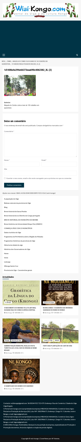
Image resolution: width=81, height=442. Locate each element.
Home (6, 253)
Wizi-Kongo (9, 313)
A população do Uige (11, 199)
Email (44, 160)
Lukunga (7, 262)
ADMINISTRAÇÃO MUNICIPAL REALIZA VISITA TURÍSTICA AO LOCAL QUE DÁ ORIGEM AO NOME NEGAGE (20, 348)
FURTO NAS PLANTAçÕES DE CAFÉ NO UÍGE (57, 346)
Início (6, 258)
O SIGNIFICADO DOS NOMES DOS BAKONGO (18, 386)
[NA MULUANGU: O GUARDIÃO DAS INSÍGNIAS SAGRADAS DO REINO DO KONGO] (60, 293)
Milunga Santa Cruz (11, 266)
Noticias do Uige (16, 340)
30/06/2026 (17, 353)
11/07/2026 (56, 312)
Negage (7, 340)
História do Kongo (49, 302)
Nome (7, 160)
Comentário (9, 131)
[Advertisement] (40, 36)
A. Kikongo (8, 302)
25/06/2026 (17, 389)
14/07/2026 (17, 312)
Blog (5, 207)
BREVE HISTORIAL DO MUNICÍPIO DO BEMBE (21, 220)
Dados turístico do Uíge (12, 232)
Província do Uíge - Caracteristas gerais (18, 270)
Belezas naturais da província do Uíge (17, 203)
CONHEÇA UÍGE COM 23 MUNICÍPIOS (18, 228)
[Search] (77, 55)
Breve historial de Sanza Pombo (15, 211)
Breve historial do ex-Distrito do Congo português (22, 216)
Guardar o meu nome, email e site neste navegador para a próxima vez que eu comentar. (39, 178)
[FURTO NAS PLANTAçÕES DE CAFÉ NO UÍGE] (60, 331)
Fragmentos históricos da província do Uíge (19, 241)
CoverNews (44, 438)
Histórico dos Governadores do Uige (17, 249)
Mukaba (57, 340)
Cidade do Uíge (48, 340)
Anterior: (21, 105)
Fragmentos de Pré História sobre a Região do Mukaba (23, 237)
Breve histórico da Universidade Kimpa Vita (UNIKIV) (23, 224)
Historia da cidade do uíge (13, 245)
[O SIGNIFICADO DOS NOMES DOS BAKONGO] (21, 371)
